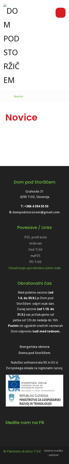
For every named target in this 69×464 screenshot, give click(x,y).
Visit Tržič (35, 249)
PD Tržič (35, 262)
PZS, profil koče (35, 237)
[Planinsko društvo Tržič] (12, 45)
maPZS (35, 256)
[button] (61, 13)
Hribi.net (35, 243)
